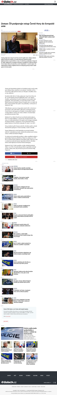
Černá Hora (10, 159)
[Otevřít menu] (55, 2)
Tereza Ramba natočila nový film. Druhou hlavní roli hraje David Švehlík (23, 168)
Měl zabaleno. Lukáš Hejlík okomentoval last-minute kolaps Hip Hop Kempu (23, 235)
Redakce (18, 386)
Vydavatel (26, 386)
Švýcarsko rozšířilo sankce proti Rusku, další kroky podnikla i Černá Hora (46, 57)
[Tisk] (37, 55)
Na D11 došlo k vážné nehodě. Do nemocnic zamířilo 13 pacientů (22, 244)
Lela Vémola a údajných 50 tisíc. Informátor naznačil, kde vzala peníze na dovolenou (23, 188)
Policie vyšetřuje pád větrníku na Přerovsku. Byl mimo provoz (22, 262)
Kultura (35, 375)
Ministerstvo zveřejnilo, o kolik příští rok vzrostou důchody (19, 362)
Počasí (48, 375)
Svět (15, 375)
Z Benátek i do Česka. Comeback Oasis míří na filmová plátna (22, 291)
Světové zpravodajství (8, 4)
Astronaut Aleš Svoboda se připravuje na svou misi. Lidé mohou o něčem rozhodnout (31, 362)
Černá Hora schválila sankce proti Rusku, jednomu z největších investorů (47, 53)
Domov (2, 325)
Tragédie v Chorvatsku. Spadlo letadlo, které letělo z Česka (21, 178)
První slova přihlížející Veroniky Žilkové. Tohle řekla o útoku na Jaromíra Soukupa (22, 301)
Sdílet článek (47, 30)
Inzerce (29, 386)
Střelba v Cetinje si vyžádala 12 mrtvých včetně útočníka (47, 50)
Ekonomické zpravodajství (18, 4)
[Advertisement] (21, 77)
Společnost (27, 4)
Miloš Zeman (15, 159)
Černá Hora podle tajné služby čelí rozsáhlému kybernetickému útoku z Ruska (47, 46)
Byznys (21, 375)
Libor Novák (8, 316)
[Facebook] (34, 55)
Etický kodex (14, 386)
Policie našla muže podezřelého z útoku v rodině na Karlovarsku (22, 197)
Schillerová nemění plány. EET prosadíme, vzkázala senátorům (22, 225)
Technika (28, 375)
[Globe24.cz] (8, 2)
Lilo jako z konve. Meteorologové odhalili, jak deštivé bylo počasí (22, 281)
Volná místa (43, 386)
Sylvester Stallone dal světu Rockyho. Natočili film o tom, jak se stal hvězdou (23, 273)
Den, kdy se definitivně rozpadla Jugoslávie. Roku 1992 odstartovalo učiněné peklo (46, 42)
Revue (41, 375)
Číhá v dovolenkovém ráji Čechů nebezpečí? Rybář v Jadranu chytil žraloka (47, 37)
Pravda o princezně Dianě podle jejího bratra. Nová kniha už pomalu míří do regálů (23, 216)
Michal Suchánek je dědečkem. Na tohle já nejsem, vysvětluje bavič (22, 253)
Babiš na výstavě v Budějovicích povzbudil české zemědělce (22, 206)
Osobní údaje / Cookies (36, 386)
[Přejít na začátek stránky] (55, 387)
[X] (35, 55)
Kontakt (22, 386)
